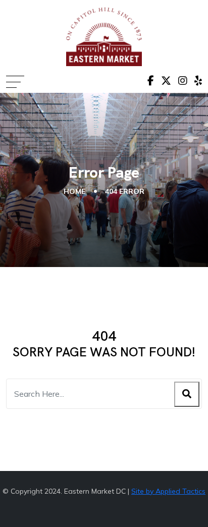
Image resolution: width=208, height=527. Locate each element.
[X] (166, 81)
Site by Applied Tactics (168, 491)
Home (74, 191)
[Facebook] (150, 81)
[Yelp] (198, 81)
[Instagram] (182, 81)
